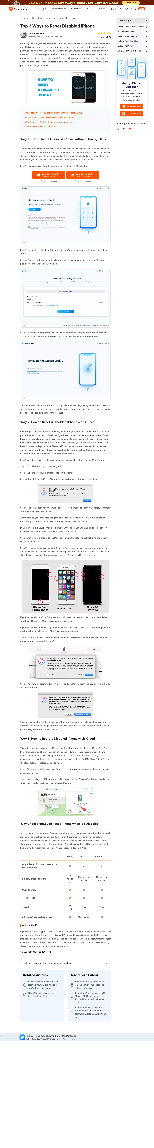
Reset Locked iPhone (127, 36)
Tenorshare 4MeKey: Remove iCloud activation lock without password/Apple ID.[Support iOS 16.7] (90, 1012)
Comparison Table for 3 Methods (41, 126)
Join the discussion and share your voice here (50, 963)
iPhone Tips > (37, 18)
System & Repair (40, 9)
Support (118, 9)
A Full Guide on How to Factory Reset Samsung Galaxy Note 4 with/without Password (43, 984)
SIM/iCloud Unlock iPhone (129, 51)
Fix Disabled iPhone (127, 31)
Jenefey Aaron (36, 33)
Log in (141, 9)
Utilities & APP (76, 9)
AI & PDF (90, 9)
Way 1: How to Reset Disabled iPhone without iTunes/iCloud (53, 112)
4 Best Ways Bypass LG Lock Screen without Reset (42, 994)
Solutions (101, 9)
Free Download (133, 106)
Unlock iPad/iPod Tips (128, 41)
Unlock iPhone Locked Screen (131, 27)
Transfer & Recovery (58, 9)
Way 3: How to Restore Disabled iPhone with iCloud (49, 122)
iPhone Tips (57, 37)
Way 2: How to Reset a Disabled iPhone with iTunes (49, 117)
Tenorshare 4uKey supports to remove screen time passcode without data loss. (89, 984)
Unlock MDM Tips (125, 46)
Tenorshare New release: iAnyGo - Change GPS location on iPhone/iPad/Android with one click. (91, 998)
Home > (26, 18)
